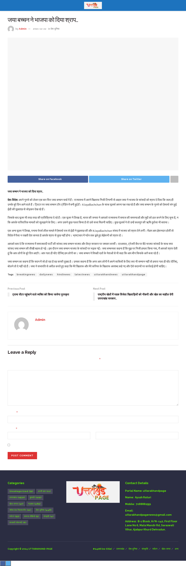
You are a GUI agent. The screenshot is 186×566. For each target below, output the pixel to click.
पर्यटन (14, 516)
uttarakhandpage (133, 274)
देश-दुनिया (55, 28)
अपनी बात (44, 491)
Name (13, 412)
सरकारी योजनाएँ (17, 522)
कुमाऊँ (36, 497)
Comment (14, 366)
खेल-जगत (16, 504)
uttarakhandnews (106, 274)
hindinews (63, 274)
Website (101, 428)
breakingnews (26, 274)
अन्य (176, 548)
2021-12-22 (39, 28)
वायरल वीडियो (31, 516)
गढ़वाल (34, 504)
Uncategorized (21, 491)
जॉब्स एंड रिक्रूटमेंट (20, 510)
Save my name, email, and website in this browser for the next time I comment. (62, 444)
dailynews (46, 274)
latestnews (82, 274)
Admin (23, 28)
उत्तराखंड (17, 497)
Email (12, 428)
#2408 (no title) (102, 548)
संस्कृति (49, 516)
